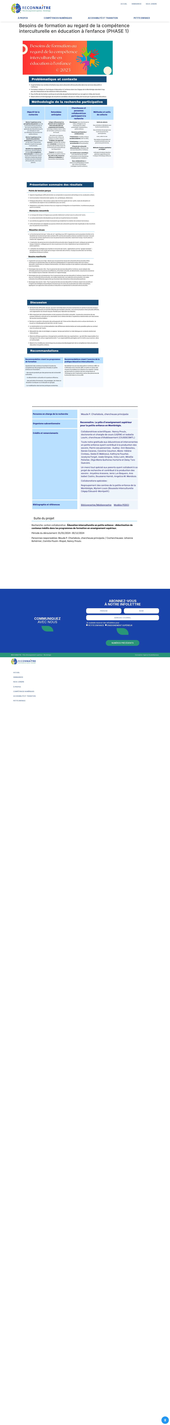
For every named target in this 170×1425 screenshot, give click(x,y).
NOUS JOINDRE (151, 4)
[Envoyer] (122, 631)
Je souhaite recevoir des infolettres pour (102, 623)
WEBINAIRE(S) (136, 4)
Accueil (124, 4)
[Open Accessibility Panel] (165, 1420)
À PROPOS (23, 18)
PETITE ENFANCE (142, 18)
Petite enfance (96, 625)
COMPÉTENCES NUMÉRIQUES (58, 18)
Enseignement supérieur (119, 625)
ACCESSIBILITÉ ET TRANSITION (103, 18)
